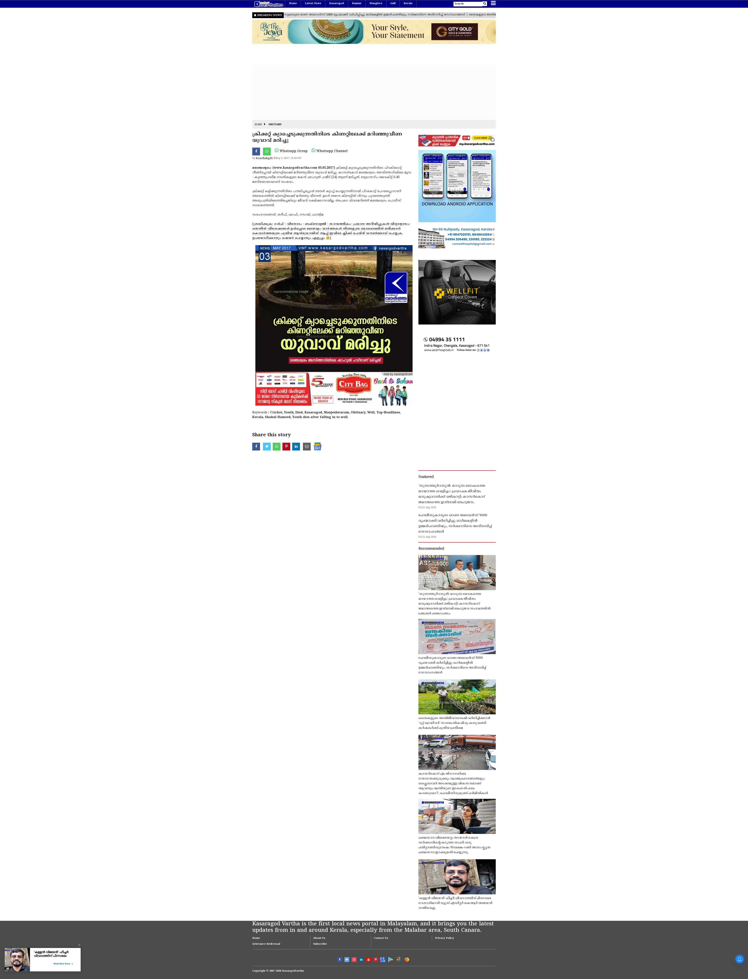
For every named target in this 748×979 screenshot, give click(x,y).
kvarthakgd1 (264, 158)
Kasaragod (336, 3)
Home (293, 3)
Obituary (274, 124)
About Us (319, 938)
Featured (426, 477)
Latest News (313, 3)
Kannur (357, 3)
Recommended (431, 549)
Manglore (376, 3)
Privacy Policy (444, 938)
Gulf (393, 3)
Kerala (408, 3)
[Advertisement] (369, 92)
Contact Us (381, 938)
